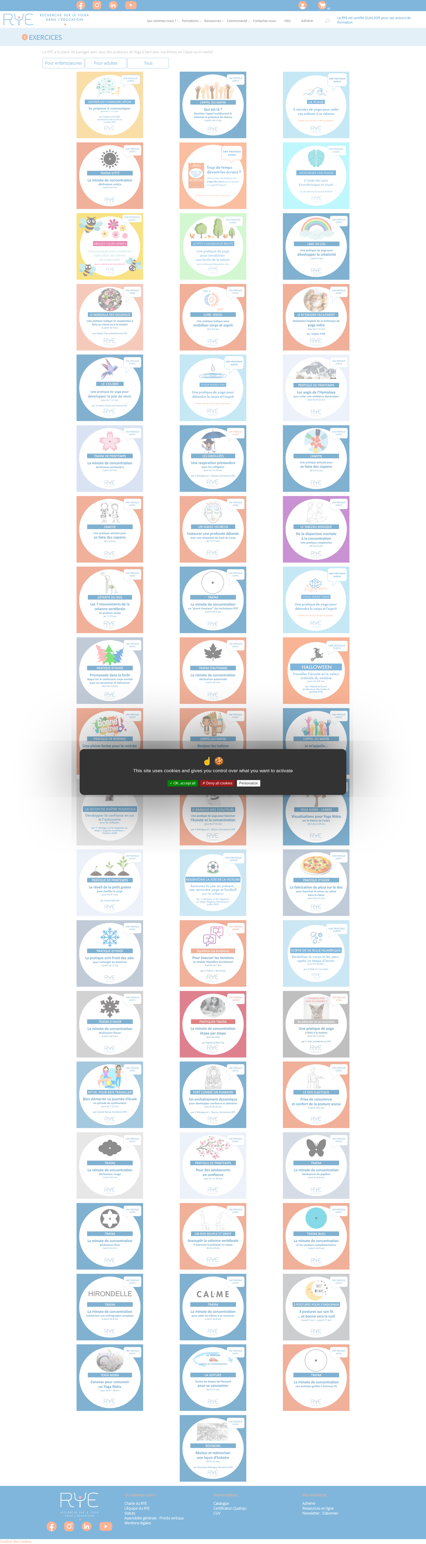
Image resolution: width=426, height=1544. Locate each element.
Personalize (248, 783)
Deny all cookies (218, 783)
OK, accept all (184, 783)
